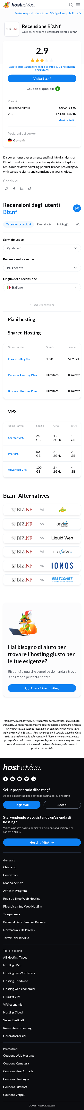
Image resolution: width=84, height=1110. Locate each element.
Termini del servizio (16, 938)
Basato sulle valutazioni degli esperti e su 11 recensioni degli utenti (42, 68)
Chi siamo (9, 867)
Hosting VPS (11, 996)
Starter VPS (16, 437)
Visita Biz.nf (42, 78)
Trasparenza (11, 914)
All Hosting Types (15, 957)
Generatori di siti (14, 1036)
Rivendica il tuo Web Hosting (22, 906)
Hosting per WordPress (19, 973)
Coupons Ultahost (15, 1087)
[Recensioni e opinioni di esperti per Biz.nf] (6, 189)
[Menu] (78, 5)
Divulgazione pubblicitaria (65, 13)
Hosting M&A (39, 842)
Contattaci (10, 875)
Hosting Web (12, 965)
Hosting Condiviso (15, 981)
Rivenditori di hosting (17, 1028)
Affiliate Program (15, 890)
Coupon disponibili (43, 88)
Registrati (22, 805)
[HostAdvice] (19, 5)
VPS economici (13, 1004)
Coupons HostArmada (18, 1071)
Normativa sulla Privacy (19, 930)
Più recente (15, 268)
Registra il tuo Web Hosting (21, 898)
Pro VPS (13, 453)
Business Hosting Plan (22, 391)
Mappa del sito (13, 883)
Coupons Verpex (14, 1094)
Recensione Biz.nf (41, 26)
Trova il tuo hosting (44, 688)
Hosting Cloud (13, 1012)
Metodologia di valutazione (31, 13)
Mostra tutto (67, 120)
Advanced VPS (17, 469)
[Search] (71, 5)
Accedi (62, 805)
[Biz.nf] (12, 29)
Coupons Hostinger (16, 1079)
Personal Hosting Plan (22, 375)
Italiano (17, 287)
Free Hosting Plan (19, 359)
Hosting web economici (19, 989)
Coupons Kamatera (16, 1063)
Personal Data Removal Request (24, 922)
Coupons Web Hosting (18, 1055)
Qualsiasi (14, 248)
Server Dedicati (13, 1020)
